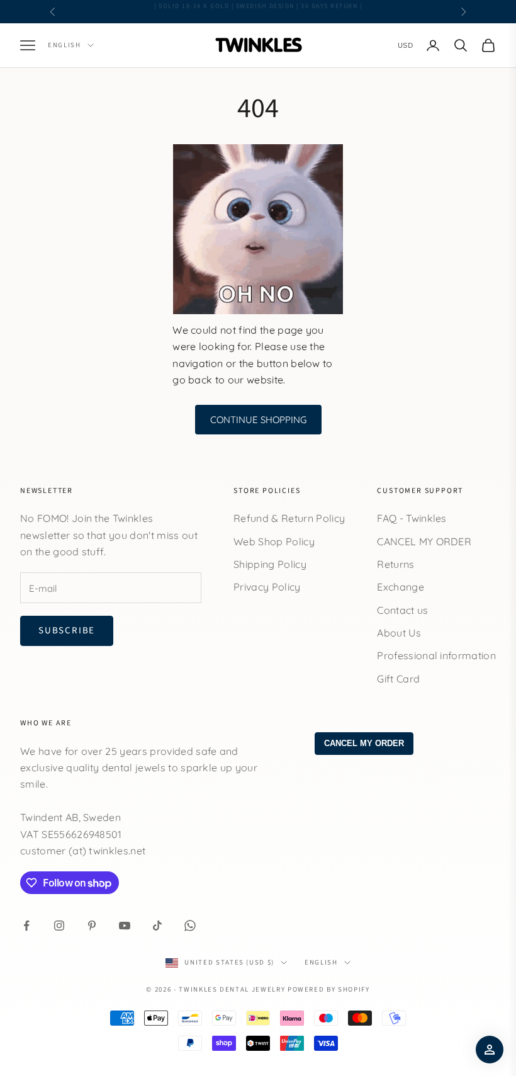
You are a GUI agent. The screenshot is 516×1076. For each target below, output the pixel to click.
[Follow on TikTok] (157, 925)
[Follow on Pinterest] (92, 925)
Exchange (400, 586)
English (64, 45)
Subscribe (66, 630)
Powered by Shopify (329, 989)
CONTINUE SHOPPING (258, 420)
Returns (395, 564)
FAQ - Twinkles (411, 518)
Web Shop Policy (274, 541)
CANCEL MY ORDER (424, 541)
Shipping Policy (269, 564)
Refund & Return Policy (289, 518)
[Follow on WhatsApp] (190, 925)
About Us (399, 632)
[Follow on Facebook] (26, 925)
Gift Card (398, 678)
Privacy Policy (266, 586)
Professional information (436, 655)
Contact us (402, 610)
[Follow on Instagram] (59, 925)
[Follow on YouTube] (124, 925)
